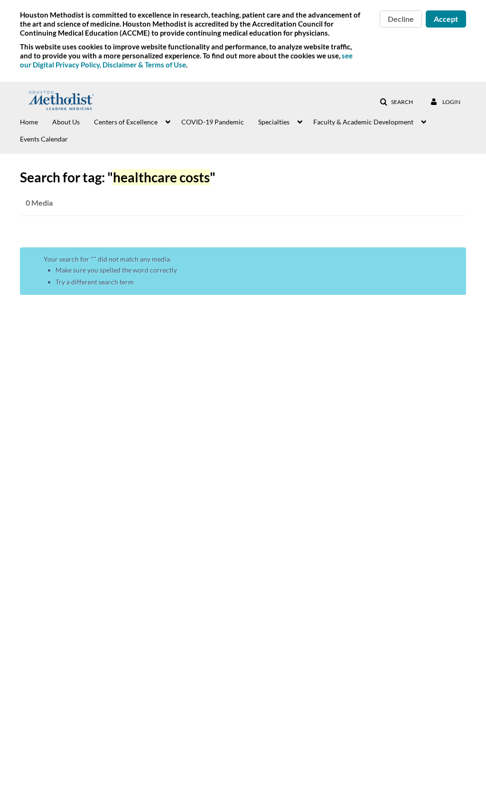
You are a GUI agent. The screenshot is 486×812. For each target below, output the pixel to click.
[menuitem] (36, 121)
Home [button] (29, 122)
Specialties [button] (274, 122)
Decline (401, 18)
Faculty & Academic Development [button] (363, 122)
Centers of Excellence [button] (126, 122)
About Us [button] (66, 122)
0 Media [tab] (39, 202)
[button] (396, 102)
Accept (446, 18)
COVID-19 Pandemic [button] (212, 122)
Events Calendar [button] (44, 139)
